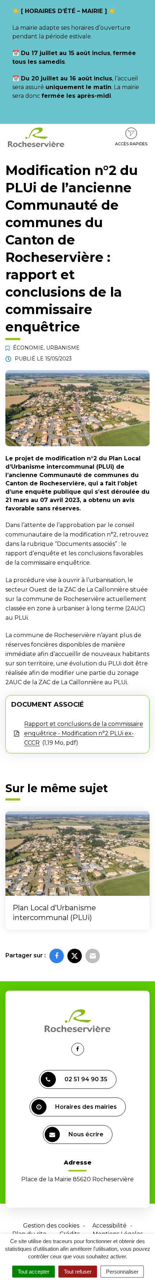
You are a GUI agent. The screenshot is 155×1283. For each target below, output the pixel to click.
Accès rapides (131, 143)
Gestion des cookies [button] (51, 1225)
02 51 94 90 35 (86, 1079)
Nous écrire (85, 1134)
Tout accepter (33, 1272)
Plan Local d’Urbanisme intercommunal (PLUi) (54, 912)
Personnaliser (122, 1272)
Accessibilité (109, 1225)
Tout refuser (78, 1272)
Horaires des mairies (86, 1106)
